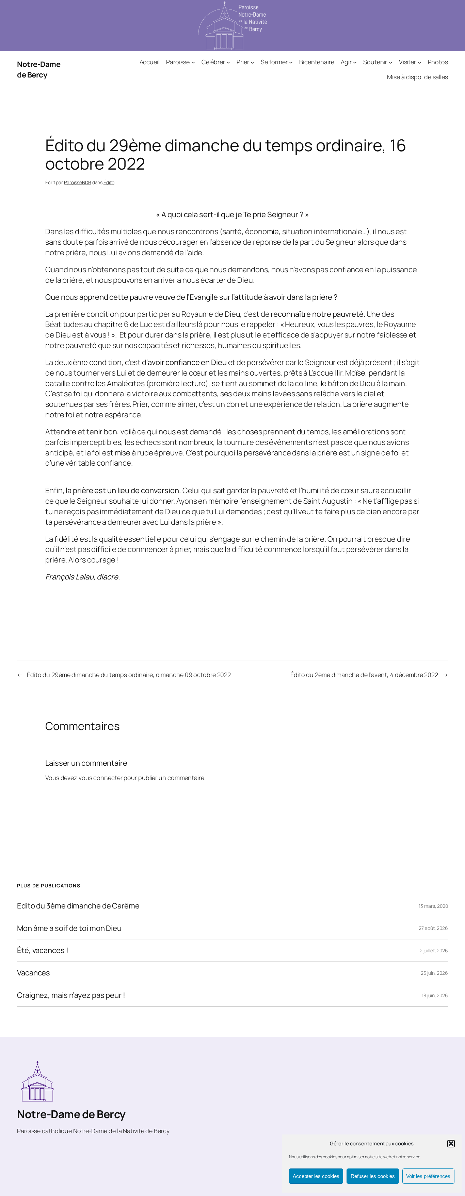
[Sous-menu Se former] (291, 62)
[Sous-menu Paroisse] (193, 62)
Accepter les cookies (316, 1176)
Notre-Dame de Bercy (38, 69)
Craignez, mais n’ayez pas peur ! (71, 995)
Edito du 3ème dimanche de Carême (78, 906)
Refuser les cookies (373, 1176)
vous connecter (101, 778)
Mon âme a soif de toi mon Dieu (69, 928)
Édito (108, 182)
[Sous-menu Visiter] (419, 62)
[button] (451, 1143)
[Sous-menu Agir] (355, 62)
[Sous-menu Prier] (252, 62)
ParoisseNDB (77, 182)
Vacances (33, 973)
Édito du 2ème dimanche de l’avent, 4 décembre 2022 (364, 675)
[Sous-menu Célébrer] (228, 62)
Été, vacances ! (42, 950)
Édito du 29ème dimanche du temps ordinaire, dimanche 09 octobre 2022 (129, 675)
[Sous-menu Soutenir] (390, 62)
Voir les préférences (428, 1176)
